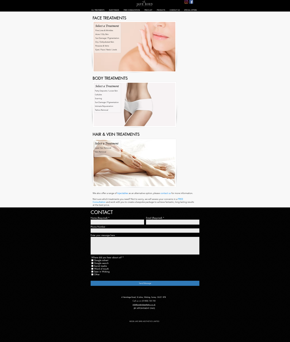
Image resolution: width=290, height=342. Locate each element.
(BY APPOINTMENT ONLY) (144, 308)
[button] (99, 10)
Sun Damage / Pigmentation (107, 38)
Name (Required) (99, 218)
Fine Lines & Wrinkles (104, 30)
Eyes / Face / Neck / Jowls (106, 49)
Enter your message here (103, 235)
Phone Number (98, 227)
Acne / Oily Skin (102, 34)
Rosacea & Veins (102, 46)
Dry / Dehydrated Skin (104, 42)
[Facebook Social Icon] (191, 2)
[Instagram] (186, 2)
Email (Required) (154, 218)
